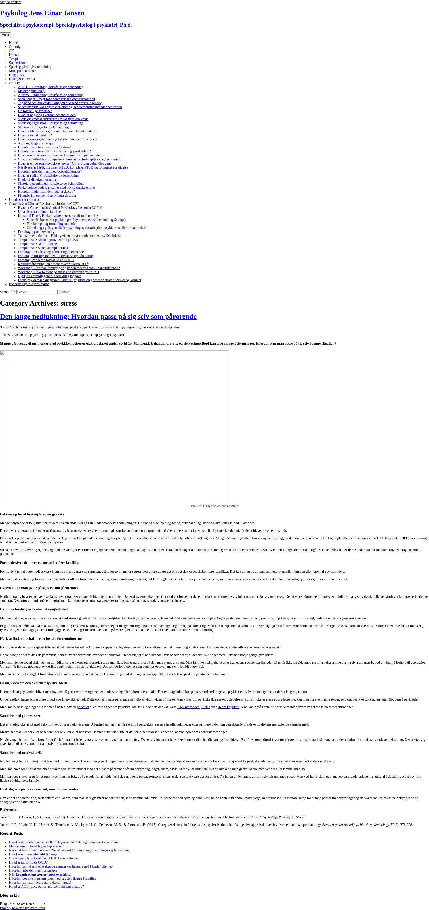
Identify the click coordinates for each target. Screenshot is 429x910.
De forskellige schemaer (35, 111)
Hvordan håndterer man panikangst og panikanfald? (54, 151)
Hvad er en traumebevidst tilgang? (33, 854)
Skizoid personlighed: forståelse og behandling (51, 183)
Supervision (17, 63)
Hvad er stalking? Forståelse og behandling (48, 175)
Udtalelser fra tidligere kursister (40, 211)
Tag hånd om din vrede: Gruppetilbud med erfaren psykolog (60, 103)
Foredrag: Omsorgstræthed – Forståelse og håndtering (56, 256)
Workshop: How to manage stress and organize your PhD (58, 272)
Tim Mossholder (213, 505)
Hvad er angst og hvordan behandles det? (47, 115)
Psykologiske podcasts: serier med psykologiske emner (56, 187)
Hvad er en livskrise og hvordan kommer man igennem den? (60, 155)
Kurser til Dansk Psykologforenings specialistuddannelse (58, 215)
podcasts (83, 707)
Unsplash (232, 505)
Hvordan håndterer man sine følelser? (44, 147)
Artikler (14, 83)
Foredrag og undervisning (36, 232)
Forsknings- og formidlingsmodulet (51, 224)
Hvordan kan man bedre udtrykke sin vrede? (40, 882)
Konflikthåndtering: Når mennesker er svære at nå (53, 264)
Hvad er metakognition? (35, 135)
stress (106, 327)
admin (177, 327)
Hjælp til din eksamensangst (37, 179)
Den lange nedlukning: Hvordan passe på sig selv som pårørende (98, 316)
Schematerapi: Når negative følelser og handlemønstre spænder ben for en (70, 107)
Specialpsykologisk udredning (30, 67)
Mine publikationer (22, 71)
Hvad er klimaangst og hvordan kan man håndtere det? (56, 131)
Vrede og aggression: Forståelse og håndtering (50, 123)
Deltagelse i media (22, 79)
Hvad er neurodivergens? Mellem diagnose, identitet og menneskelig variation (64, 842)
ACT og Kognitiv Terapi (35, 143)
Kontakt (14, 55)
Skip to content (10, 2)
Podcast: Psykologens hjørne (29, 284)
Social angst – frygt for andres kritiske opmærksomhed (56, 99)
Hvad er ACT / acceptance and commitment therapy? (46, 886)
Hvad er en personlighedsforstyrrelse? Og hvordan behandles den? (64, 163)
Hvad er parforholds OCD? (28, 862)
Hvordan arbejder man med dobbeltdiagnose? (50, 171)
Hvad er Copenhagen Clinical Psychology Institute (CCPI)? (60, 207)
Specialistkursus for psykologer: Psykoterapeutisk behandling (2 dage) (76, 220)
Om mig (15, 47)
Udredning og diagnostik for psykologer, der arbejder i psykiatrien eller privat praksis (86, 228)
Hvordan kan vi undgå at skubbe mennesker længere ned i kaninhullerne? (61, 866)
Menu (5, 34)
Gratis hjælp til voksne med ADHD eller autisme (43, 858)
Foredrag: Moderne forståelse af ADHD (46, 260)
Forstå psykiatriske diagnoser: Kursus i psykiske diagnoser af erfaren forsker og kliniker (79, 280)
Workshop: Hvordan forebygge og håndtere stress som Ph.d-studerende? (69, 268)
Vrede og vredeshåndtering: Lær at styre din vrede (53, 119)
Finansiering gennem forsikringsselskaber (47, 195)
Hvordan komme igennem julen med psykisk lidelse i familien (52, 878)
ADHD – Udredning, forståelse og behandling (50, 87)
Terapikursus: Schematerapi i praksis (43, 248)
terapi (169, 327)
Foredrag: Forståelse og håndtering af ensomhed (52, 252)
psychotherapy (58, 327)
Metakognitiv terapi (31, 91)
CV (11, 51)
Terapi (13, 59)
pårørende (39, 327)
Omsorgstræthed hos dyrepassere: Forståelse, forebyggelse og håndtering (69, 159)
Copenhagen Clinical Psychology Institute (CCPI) (44, 203)
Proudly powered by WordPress (22, 908)
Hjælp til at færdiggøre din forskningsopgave (49, 276)
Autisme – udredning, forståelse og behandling (51, 95)
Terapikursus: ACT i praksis (37, 244)
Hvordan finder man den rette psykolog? (46, 191)
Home (13, 42)
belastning (23, 327)
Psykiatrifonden (188, 707)
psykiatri (76, 327)
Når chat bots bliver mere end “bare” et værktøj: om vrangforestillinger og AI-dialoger (69, 850)
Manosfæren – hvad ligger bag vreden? (36, 846)
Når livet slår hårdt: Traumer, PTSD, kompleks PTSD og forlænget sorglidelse (73, 167)
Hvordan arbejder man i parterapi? (33, 870)
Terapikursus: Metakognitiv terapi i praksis (48, 240)
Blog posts (16, 75)
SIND (205, 707)
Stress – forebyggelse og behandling (43, 127)
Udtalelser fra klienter (24, 199)
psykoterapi (92, 327)
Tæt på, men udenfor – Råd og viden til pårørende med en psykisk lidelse (69, 236)
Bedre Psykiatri (228, 707)
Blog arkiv (7, 904)
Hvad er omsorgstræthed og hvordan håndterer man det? (57, 139)
